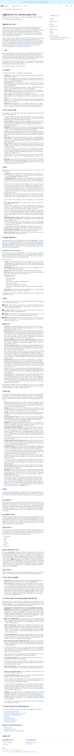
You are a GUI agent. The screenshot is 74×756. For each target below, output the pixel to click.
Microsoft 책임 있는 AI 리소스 (10, 729)
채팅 (21, 9)
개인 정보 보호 (17, 751)
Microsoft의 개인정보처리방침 (18, 483)
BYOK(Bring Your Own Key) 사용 (11, 250)
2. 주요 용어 (6, 70)
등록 (71, 5)
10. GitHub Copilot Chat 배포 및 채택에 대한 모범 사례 (19, 598)
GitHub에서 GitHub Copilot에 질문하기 (12, 714)
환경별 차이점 (6, 324)
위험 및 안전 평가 (6, 527)
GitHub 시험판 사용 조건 (9, 718)
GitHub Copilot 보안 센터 (9, 721)
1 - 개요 (4, 50)
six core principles (40, 38)
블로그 (35, 751)
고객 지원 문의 (29, 743)
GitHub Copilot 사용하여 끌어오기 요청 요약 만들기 (15, 713)
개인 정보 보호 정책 (5, 744)
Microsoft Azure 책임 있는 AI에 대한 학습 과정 (14, 730)
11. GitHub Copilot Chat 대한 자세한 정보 (15, 706)
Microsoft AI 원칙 (8, 727)
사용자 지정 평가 (6, 569)
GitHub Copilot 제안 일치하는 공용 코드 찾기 (13, 421)
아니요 (10, 742)
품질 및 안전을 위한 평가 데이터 (10, 549)
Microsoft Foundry (37, 532)
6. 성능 (4, 298)
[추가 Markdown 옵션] (59, 16)
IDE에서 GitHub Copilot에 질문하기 (11, 711)
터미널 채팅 (6, 716)
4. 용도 (4, 167)
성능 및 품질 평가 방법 (8, 514)
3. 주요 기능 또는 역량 (9, 110)
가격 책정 (25, 751)
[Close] (71, 2)
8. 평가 (4, 489)
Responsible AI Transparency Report (15, 46)
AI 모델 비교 (16, 241)
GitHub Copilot (9, 9)
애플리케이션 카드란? (9, 24)
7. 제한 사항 (6, 391)
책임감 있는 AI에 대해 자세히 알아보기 (12, 725)
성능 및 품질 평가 (6, 500)
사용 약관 (12, 751)
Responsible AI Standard (31, 40)
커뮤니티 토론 (29, 696)
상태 (22, 751)
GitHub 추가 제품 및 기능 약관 (10, 719)
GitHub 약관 (28, 46)
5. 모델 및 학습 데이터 (9, 237)
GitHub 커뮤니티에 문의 (31, 742)
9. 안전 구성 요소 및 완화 (10, 577)
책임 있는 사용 (15, 9)
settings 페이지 (36, 688)
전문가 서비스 (30, 751)
